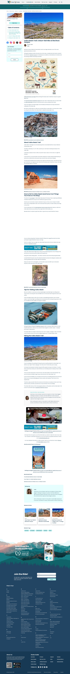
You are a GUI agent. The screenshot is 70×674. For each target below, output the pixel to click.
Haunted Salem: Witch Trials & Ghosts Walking (27, 620)
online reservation (29, 102)
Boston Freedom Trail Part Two (12, 611)
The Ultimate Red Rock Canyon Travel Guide (37, 287)
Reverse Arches (52, 593)
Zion (51, 637)
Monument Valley (38, 609)
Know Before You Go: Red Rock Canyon (36, 140)
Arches (8, 592)
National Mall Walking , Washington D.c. (42, 618)
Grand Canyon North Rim (25, 602)
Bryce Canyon (9, 612)
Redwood (51, 592)
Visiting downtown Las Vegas (30, 96)
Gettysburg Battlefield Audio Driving (27, 593)
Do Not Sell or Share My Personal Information (34, 672)
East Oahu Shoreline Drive (11, 637)
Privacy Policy (56, 672)
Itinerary (59, 440)
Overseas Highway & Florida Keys (41, 630)
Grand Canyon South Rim (25, 603)
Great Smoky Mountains (25, 613)
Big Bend (8, 599)
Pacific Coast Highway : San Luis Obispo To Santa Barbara (41, 635)
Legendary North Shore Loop (40, 602)
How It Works (33, 659)
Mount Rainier (38, 611)
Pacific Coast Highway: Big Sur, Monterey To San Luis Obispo (41, 640)
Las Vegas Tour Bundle (43, 431)
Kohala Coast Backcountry (40, 592)
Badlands (8, 596)
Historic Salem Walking (25, 627)
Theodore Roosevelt (53, 615)
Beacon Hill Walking (10, 598)
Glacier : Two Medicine (25, 599)
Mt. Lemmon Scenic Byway (40, 614)
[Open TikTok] (17, 43)
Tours (23, 2)
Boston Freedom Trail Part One (12, 609)
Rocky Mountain (52, 596)
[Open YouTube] (14, 43)
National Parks (60, 661)
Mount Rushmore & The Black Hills (41, 612)
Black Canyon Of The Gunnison (12, 603)
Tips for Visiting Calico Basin (14, 36)
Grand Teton (23, 608)
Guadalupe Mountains (25, 614)
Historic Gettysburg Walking (25, 625)
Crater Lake (9, 625)
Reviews (58, 656)
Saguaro (51, 601)
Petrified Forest (38, 644)
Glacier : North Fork (24, 597)
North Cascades (38, 621)
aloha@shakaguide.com (44, 438)
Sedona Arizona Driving (54, 602)
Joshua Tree (23, 642)
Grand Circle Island (24, 605)
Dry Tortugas (9, 632)
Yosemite (51, 633)
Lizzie (28, 46)
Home (7, 11)
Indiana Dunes (23, 637)
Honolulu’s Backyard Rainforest (26, 628)
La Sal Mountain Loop (39, 598)
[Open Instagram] (11, 43)
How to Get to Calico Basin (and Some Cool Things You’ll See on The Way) (15, 33)
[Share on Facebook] (8, 43)
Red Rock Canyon (33, 55)
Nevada (16, 11)
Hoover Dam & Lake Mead (25, 630)
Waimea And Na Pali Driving (54, 622)
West (50, 530)
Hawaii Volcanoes (24, 621)
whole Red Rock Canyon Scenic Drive (42, 207)
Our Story (33, 656)
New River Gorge (38, 620)
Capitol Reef (9, 619)
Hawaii (51, 661)
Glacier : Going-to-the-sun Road (26, 595)
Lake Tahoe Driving (39, 599)
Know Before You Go (42, 442)
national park (39, 530)
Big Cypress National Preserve (12, 601)
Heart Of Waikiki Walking (25, 623)
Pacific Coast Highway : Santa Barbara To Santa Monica (42, 638)
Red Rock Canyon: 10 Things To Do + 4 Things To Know (39, 191)
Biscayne (8, 602)
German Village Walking (25, 592)
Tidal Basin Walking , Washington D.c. (56, 617)
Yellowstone (52, 631)
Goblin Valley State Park (25, 600)
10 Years (55, 2)
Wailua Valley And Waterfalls (55, 621)
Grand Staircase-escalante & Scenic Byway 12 (27, 607)
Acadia (8, 590)
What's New (33, 661)
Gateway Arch (23, 590)
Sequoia (51, 603)
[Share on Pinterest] (20, 43)
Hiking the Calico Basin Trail (14, 38)
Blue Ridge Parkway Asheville (12, 605)
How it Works (37, 2)
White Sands (52, 625)
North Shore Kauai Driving (40, 624)
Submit (14, 59)
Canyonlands (9, 617)
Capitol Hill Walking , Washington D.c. (13, 618)
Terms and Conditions (47, 672)
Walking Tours (43, 664)
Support (50, 2)
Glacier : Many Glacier (24, 596)
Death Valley (9, 631)
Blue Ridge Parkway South (11, 606)
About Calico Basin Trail (14, 30)
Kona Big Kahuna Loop (39, 593)
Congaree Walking (10, 624)
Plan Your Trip (44, 2)
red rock (26, 530)
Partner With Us (60, 659)
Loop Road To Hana (39, 603)
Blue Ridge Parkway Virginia (11, 608)
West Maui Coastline (53, 624)
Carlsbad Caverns (10, 621)
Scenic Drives (33, 664)
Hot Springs (23, 632)
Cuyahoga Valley (9, 626)
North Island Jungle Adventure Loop (42, 622)
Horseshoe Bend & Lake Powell (26, 631)
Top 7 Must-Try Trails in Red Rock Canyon (32, 479)
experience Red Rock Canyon (42, 387)
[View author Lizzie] (25, 45)
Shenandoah (52, 605)
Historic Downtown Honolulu (26, 624)
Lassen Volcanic (38, 601)
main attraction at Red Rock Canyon (33, 100)
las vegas (32, 530)
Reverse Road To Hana (54, 595)
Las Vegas (20, 11)
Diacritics (62, 672)
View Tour (14, 23)
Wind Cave (52, 627)
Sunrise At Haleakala (53, 608)
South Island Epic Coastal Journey (56, 606)
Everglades (8, 638)
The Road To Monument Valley (55, 614)
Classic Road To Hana (10, 622)
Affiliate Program (43, 661)
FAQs (51, 659)
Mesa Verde (38, 608)
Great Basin (23, 610)
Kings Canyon (38, 590)
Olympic (37, 628)
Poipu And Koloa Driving (40, 647)
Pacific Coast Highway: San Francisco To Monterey (42, 643)
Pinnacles (37, 645)
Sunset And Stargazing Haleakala (55, 609)
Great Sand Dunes (24, 611)
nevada (45, 530)
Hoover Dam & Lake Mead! (47, 432)
